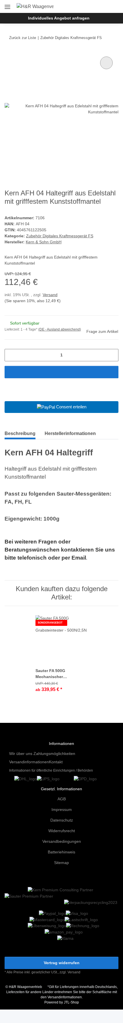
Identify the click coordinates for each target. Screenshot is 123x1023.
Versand (50, 294)
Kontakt (56, 762)
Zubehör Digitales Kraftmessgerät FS (59, 236)
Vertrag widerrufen (62, 962)
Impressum (61, 809)
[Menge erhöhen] (112, 355)
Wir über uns (20, 753)
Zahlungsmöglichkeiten (54, 753)
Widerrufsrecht (61, 830)
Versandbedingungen (61, 841)
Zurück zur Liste (22, 38)
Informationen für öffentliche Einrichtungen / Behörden (51, 770)
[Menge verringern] (11, 355)
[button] (95, 6)
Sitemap (61, 862)
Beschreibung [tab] (20, 433)
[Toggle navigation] (7, 4)
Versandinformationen (29, 762)
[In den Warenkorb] (61, 372)
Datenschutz (61, 820)
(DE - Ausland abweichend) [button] (59, 329)
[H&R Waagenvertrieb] (35, 6)
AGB (61, 799)
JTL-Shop (71, 1002)
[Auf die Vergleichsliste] (106, 63)
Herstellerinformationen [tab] (70, 433)
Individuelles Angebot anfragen (59, 18)
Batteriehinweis (61, 852)
